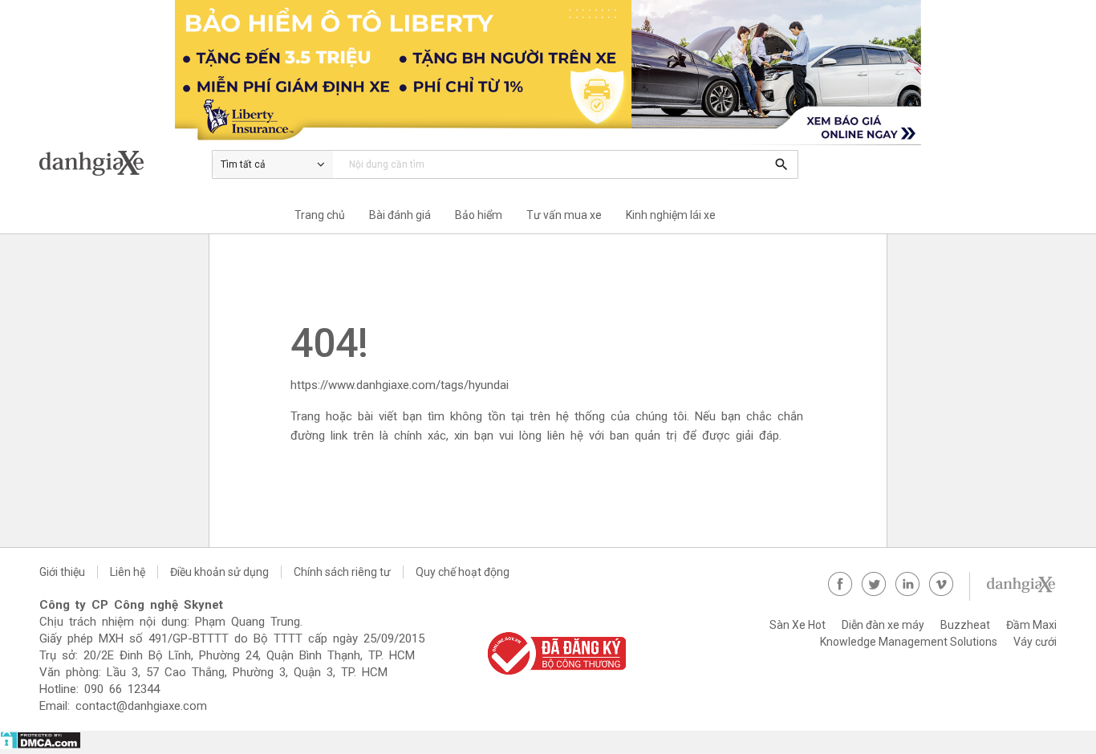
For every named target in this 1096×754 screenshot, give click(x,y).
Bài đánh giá (400, 215)
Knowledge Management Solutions (908, 641)
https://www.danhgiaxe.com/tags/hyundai (399, 385)
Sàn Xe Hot (797, 624)
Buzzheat (965, 624)
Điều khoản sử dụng (219, 572)
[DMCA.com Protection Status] (40, 745)
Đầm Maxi (1031, 624)
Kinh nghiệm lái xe (671, 215)
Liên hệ (127, 572)
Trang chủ (319, 215)
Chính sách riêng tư (342, 572)
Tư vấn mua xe (564, 215)
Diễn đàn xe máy (883, 624)
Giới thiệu (62, 572)
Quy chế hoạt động (462, 572)
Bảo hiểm (478, 215)
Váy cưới (1035, 641)
